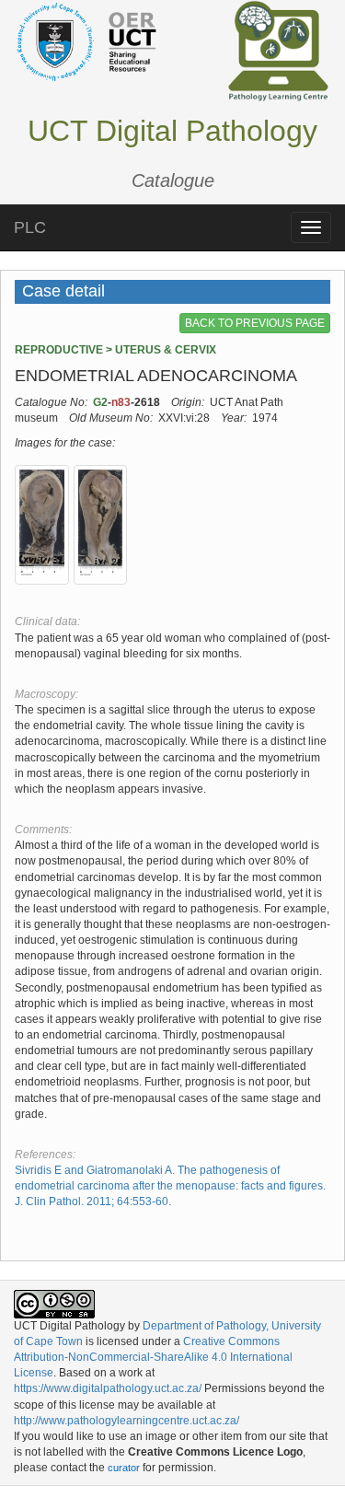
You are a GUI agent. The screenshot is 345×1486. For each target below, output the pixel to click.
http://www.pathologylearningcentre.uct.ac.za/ (126, 1420)
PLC (30, 227)
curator (124, 1467)
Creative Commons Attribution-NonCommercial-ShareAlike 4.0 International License (153, 1357)
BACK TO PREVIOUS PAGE (255, 323)
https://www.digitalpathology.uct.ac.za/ (107, 1388)
